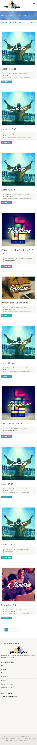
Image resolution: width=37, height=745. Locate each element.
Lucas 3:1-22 (7, 484)
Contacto (4, 680)
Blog (2, 673)
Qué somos (4, 676)
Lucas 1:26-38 (8, 544)
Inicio (2, 665)
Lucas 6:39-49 (8, 363)
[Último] (18, 629)
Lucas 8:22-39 (8, 190)
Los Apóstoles (8, 430)
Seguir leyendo (6, 81)
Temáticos (8, 260)
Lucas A (10, 75)
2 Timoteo (7, 611)
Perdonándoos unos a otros (14, 302)
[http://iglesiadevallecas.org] (12, 5)
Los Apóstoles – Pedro (12, 423)
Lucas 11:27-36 (8, 129)
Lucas (6, 75)
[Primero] (3, 629)
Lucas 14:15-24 (8, 69)
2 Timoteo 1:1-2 (8, 605)
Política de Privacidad (7, 684)
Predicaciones (5, 669)
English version (7, 687)
